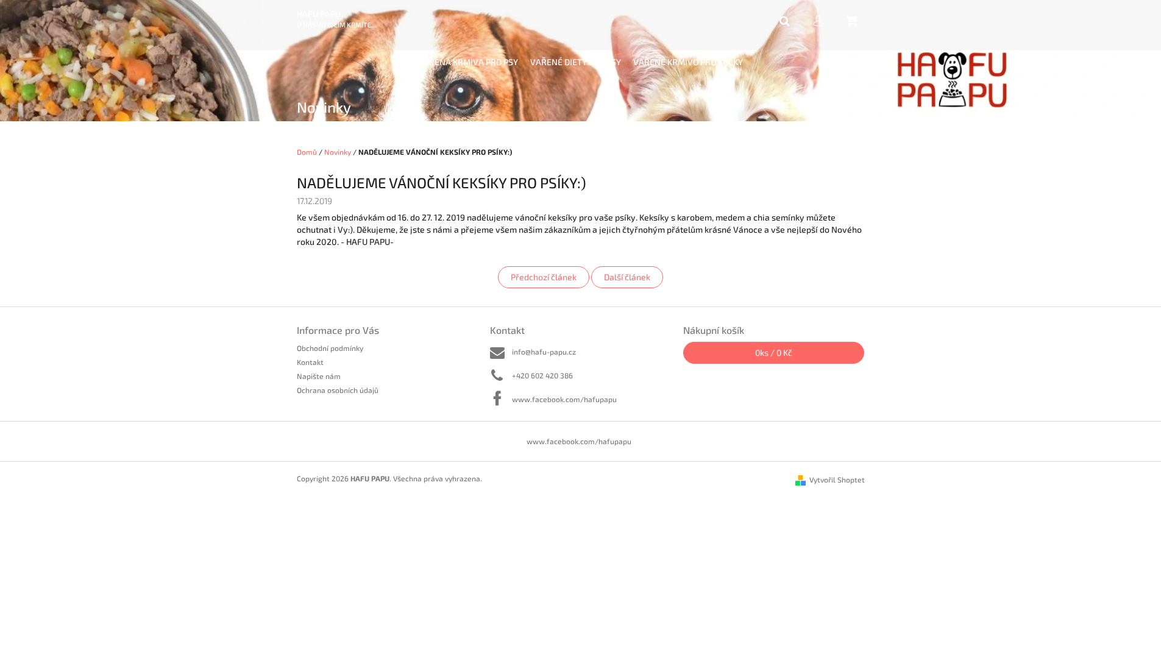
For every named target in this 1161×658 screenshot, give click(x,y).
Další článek (627, 277)
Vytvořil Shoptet (837, 479)
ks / (773, 352)
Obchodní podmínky (330, 348)
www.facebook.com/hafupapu (564, 399)
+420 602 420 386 (542, 375)
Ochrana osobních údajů (337, 390)
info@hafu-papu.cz (544, 351)
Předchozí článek (544, 277)
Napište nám (319, 376)
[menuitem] (468, 62)
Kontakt (310, 362)
